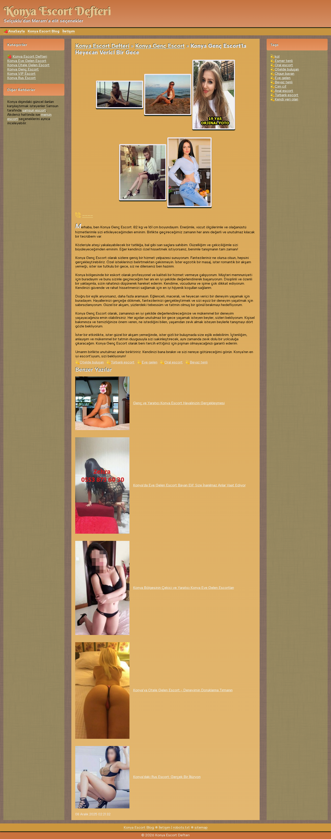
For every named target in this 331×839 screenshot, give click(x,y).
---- (87, 215)
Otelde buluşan (92, 362)
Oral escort (173, 362)
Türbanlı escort (122, 362)
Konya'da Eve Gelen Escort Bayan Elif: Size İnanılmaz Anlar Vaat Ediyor (189, 485)
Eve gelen (149, 362)
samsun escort (34, 110)
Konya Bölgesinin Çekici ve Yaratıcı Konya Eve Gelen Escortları (183, 587)
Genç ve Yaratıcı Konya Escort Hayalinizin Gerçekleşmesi (179, 403)
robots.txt (181, 827)
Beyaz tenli (199, 362)
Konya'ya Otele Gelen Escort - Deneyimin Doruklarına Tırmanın (183, 690)
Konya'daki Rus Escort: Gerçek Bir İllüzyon (167, 777)
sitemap (201, 827)
